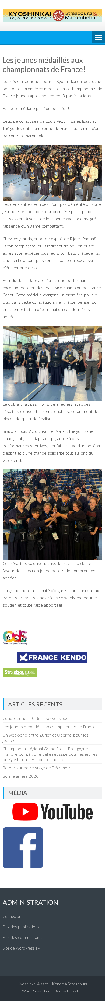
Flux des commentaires (23, 937)
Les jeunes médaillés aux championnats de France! (49, 726)
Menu (98, 37)
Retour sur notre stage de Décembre (37, 767)
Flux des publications (21, 926)
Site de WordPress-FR (21, 948)
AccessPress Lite (69, 991)
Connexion (12, 916)
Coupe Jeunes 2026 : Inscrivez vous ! (36, 718)
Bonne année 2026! (21, 776)
